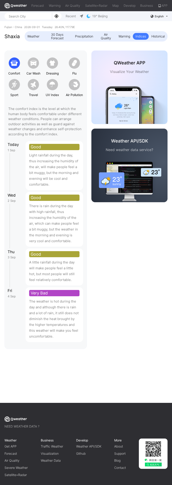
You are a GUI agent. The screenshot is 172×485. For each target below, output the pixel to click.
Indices (140, 36)
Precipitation (84, 36)
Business (146, 5)
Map (115, 5)
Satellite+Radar (96, 5)
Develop (129, 5)
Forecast (37, 5)
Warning (54, 5)
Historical (158, 36)
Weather (33, 36)
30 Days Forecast (57, 36)
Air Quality (72, 5)
